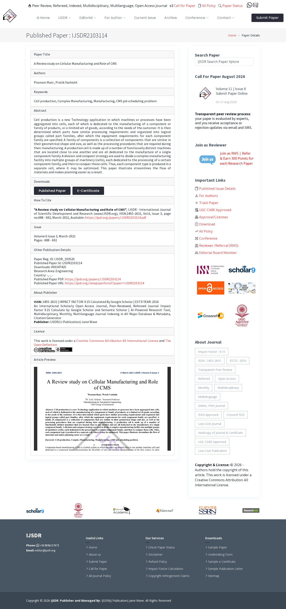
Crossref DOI (236, 415)
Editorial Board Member (217, 252)
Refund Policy (157, 561)
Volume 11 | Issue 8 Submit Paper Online (231, 91)
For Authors (208, 195)
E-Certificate (88, 190)
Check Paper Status (161, 547)
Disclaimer (155, 554)
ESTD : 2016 (238, 361)
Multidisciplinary (228, 388)
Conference (207, 238)
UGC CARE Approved (214, 210)
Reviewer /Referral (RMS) (218, 245)
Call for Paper (184, 5)
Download (206, 224)
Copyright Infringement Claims (168, 575)
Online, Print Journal (211, 406)
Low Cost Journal (209, 424)
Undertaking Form (220, 554)
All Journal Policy (100, 575)
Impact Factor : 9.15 (211, 352)
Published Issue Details (217, 188)
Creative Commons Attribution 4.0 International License (117, 341)
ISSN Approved (208, 415)
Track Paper (208, 202)
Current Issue (145, 17)
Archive (170, 17)
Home (232, 35)
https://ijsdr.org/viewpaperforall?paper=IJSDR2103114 (104, 283)
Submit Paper (267, 17)
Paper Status (232, 5)
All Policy (208, 5)
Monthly (203, 388)
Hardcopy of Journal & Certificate (220, 433)
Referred (204, 379)
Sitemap (213, 575)
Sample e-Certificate (222, 561)
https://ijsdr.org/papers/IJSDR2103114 (93, 279)
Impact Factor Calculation (165, 568)
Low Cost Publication (212, 451)
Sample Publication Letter (225, 568)
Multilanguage (207, 397)
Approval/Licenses (213, 217)
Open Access (227, 379)
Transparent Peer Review (215, 370)
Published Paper (52, 190)
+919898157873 (49, 545)
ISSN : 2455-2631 (209, 361)
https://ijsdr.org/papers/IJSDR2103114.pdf (115, 217)
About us (95, 554)
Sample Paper (217, 547)
